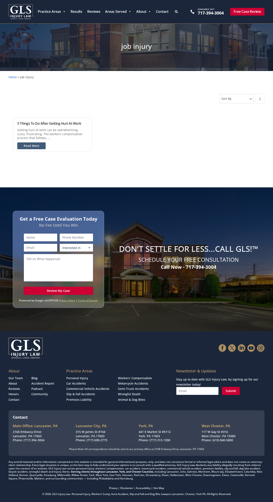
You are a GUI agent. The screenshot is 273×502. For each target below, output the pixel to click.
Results (76, 11)
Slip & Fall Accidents (80, 394)
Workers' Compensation (135, 378)
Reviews (93, 11)
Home (13, 77)
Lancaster (178, 494)
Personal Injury (77, 378)
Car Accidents (76, 383)
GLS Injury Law (61, 494)
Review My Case (58, 291)
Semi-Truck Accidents (133, 389)
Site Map (158, 488)
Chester (190, 494)
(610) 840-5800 (222, 440)
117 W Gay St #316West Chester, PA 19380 (218, 434)
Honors (14, 394)
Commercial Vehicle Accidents (87, 389)
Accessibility (143, 488)
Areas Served (116, 11)
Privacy (113, 488)
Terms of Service (88, 300)
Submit (231, 391)
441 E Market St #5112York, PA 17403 (155, 434)
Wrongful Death (129, 394)
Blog (34, 378)
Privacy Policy (67, 300)
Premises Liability (78, 400)
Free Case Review (247, 11)
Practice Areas (49, 11)
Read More (31, 146)
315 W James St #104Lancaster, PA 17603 (90, 434)
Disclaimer (126, 488)
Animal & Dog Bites (131, 400)
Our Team (16, 378)
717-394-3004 (211, 13)
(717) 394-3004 (34, 440)
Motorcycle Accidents (133, 383)
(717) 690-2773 (97, 440)
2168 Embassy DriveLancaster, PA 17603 (27, 434)
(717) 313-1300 (160, 440)
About (141, 11)
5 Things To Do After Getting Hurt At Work (49, 123)
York (199, 494)
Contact (162, 11)
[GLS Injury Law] (21, 11)
